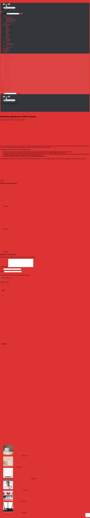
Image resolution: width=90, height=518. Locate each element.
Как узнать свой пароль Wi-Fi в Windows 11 (14, 249)
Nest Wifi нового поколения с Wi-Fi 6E (12, 455)
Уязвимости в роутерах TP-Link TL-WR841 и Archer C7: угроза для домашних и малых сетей (26, 364)
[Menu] (1, 11)
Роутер (5, 16)
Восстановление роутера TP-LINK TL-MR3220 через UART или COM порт (22, 338)
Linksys (7, 29)
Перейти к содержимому (7, 1)
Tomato (7, 41)
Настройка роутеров (11, 20)
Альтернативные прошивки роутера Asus (14, 329)
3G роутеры (9, 17)
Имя (2, 269)
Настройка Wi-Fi (10, 43)
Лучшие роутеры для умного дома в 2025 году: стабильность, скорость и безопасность (25, 383)
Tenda (7, 34)
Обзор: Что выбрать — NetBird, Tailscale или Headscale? (18, 443)
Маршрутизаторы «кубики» (9, 467)
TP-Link (7, 35)
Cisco (7, 26)
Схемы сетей (9, 47)
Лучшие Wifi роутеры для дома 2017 (12, 501)
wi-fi (5, 180)
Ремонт (5, 23)
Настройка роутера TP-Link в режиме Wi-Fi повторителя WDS (19, 299)
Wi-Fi (4, 42)
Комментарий (4, 266)
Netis (7, 32)
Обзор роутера (9, 22)
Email (2, 271)
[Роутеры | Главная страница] (9, 9)
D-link (7, 28)
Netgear (8, 31)
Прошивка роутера (12, 326)
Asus (7, 25)
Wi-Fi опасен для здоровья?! (10, 226)
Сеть (4, 45)
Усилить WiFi (9, 44)
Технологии (6, 50)
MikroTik (8, 30)
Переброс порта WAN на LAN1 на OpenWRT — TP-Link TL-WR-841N (21, 307)
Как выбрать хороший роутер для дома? (13, 490)
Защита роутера (10, 18)
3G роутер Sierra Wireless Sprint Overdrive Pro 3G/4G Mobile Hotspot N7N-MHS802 (24, 317)
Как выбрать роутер (10, 19)
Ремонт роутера (23, 336)
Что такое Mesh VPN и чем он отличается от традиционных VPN (20, 423)
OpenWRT (8, 39)
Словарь (5, 51)
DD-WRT (8, 38)
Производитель (7, 24)
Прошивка (5, 37)
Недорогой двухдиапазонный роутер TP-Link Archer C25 (17, 478)
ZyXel (7, 36)
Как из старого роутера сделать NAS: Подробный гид (17, 403)
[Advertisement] (24, 108)
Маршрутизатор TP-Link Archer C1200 (12, 512)
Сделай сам (6, 49)
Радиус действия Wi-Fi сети (10, 203)
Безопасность (6, 48)
